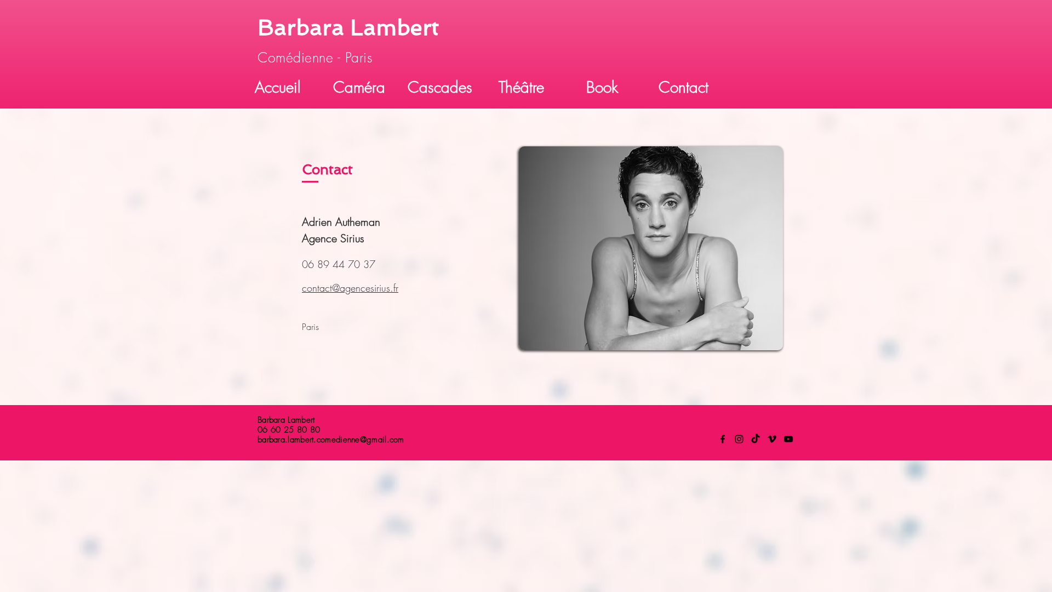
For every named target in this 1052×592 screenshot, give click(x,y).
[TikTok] (755, 439)
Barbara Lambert (348, 27)
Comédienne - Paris (317, 57)
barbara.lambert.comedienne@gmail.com (331, 439)
